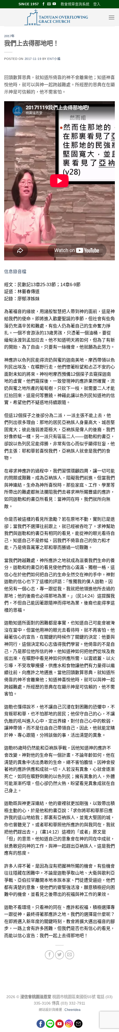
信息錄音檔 (15, 271)
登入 (96, 4)
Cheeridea (72, 1010)
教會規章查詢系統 (75, 4)
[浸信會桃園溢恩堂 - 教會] (56, 17)
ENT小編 (53, 58)
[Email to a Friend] (69, 954)
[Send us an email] (49, 4)
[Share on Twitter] (59, 954)
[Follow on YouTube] (54, 4)
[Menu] (111, 17)
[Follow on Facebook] (43, 4)
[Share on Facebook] (49, 954)
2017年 (9, 36)
